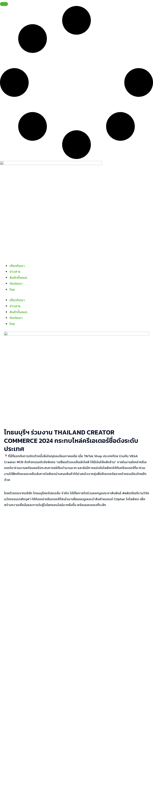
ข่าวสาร (15, 271)
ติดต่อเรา (16, 283)
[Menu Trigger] (4, 4)
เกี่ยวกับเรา (17, 265)
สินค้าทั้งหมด (18, 277)
